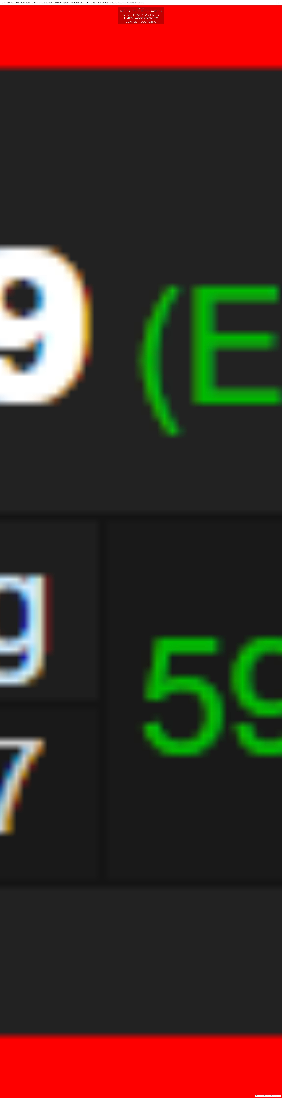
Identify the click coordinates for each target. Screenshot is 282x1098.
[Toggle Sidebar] (279, 2)
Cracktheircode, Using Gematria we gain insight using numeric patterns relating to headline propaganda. (59, 3)
